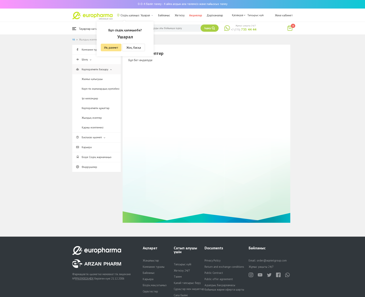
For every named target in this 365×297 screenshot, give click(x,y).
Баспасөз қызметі (92, 137)
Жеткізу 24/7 (182, 270)
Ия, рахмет (111, 47)
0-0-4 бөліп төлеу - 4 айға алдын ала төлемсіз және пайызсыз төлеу (182, 4)
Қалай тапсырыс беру (187, 283)
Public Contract (214, 273)
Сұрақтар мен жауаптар (189, 289)
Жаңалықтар (151, 260)
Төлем (178, 276)
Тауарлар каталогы (90, 29)
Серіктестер (150, 291)
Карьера (86, 147)
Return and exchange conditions (224, 267)
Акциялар (195, 15)
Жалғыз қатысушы (92, 79)
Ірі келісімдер (90, 98)
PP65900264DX (84, 278)
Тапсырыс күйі (255, 15)
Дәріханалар (215, 15)
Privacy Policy (213, 260)
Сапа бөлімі (181, 295)
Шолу (85, 59)
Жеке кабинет (284, 15)
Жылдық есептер (92, 117)
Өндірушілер (89, 167)
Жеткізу (180, 15)
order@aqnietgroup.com (272, 260)
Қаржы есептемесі (92, 127)
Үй (73, 39)
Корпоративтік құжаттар (96, 108)
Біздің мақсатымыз (155, 285)
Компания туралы (153, 267)
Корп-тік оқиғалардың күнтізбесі (100, 88)
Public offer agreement (219, 279)
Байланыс (164, 15)
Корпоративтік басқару (95, 69)
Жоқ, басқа (133, 47)
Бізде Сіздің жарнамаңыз (96, 157)
